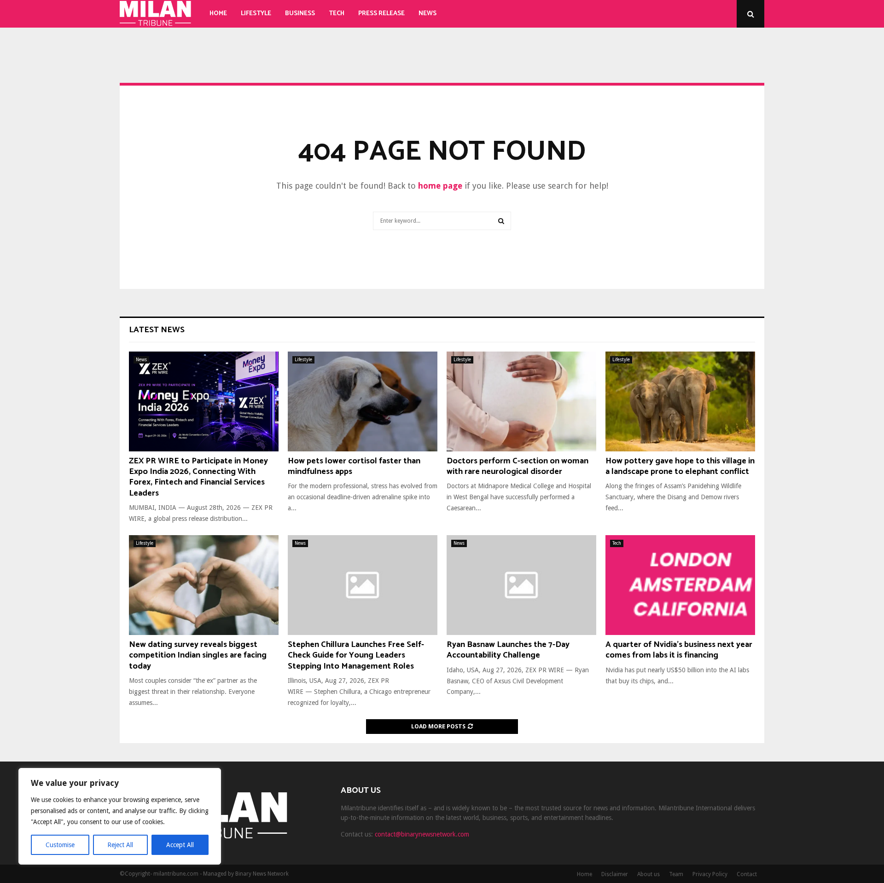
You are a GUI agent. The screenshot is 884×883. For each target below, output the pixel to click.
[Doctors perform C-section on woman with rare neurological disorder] (521, 401)
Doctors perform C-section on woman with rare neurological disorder (517, 466)
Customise (60, 844)
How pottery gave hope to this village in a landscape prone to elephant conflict (680, 466)
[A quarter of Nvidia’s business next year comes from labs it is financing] (680, 585)
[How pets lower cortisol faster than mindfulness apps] (362, 401)
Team (676, 874)
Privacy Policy (709, 874)
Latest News (157, 330)
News (427, 13)
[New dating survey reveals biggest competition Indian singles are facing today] (204, 585)
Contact (747, 874)
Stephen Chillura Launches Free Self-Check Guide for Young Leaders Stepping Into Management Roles (356, 655)
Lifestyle (256, 13)
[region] (119, 816)
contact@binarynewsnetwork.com (422, 834)
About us (648, 874)
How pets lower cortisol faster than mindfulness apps (354, 466)
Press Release (381, 13)
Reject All (120, 844)
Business (300, 13)
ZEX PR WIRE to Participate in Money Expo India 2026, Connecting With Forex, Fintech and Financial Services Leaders (198, 477)
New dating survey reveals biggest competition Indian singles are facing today (198, 655)
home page (440, 185)
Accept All (180, 844)
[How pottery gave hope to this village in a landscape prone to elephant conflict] (680, 401)
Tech (336, 13)
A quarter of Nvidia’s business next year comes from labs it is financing (678, 650)
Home (218, 13)
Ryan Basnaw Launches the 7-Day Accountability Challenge (508, 650)
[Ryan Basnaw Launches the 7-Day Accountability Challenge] (521, 585)
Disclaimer (614, 874)
